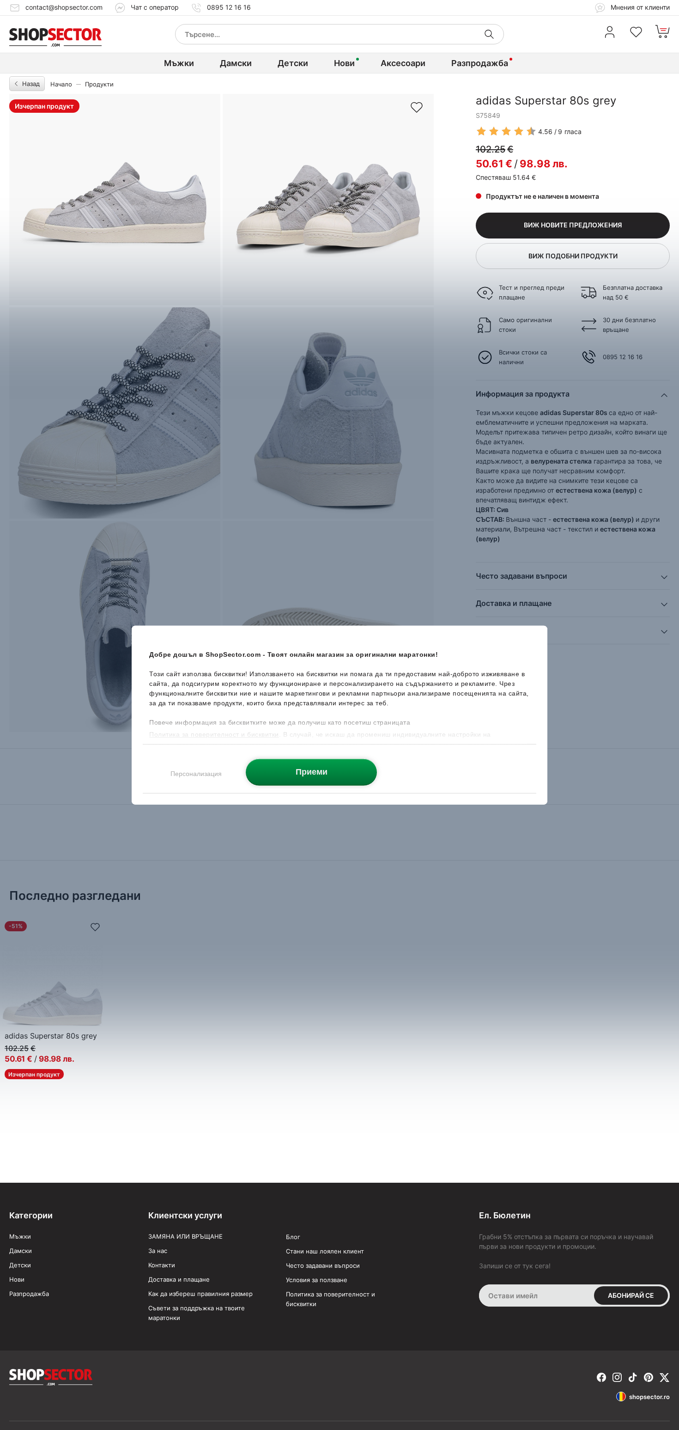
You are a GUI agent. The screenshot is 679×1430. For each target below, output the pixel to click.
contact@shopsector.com (64, 7)
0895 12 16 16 (229, 7)
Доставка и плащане (179, 1279)
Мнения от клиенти (639, 7)
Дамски (236, 63)
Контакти (161, 1265)
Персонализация (196, 773)
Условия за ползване (316, 1279)
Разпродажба (479, 63)
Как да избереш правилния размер (200, 1293)
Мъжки (179, 63)
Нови (344, 63)
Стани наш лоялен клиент (325, 1251)
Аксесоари (403, 63)
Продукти (99, 84)
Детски (293, 63)
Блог (293, 1237)
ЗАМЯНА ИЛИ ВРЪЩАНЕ (185, 1236)
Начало (61, 84)
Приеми (311, 771)
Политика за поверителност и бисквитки (330, 1299)
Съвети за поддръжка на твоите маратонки (196, 1312)
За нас (157, 1250)
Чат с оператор (155, 7)
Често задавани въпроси (323, 1265)
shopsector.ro (649, 1396)
